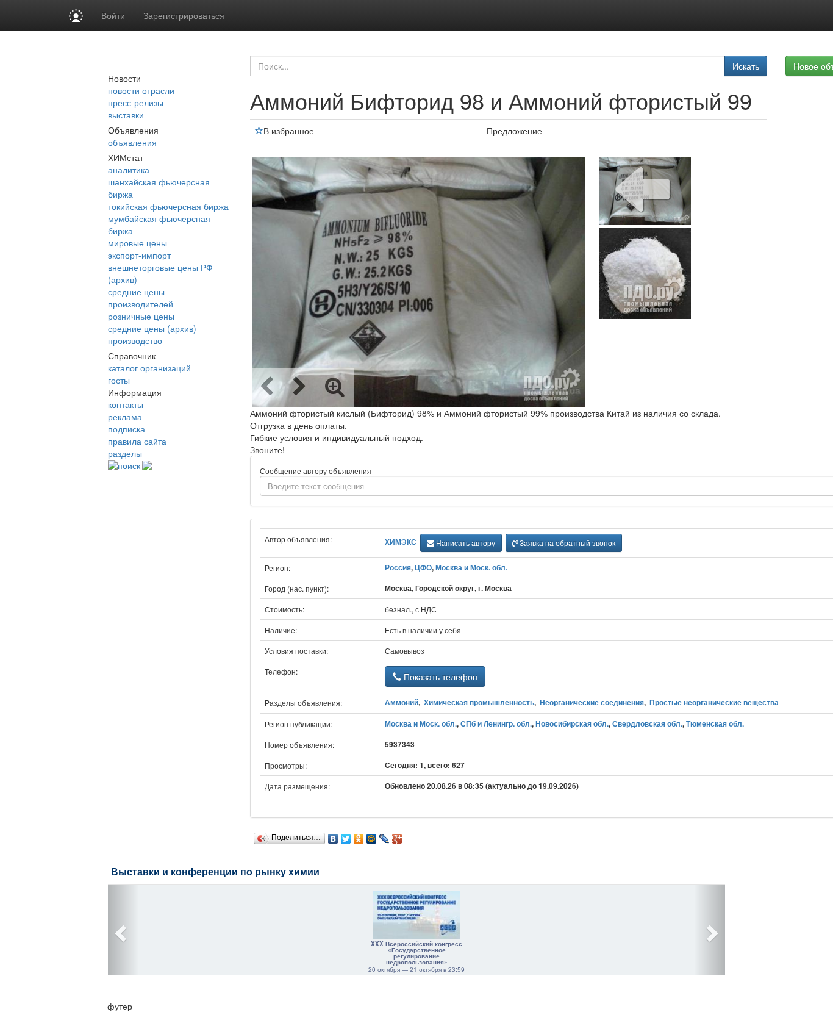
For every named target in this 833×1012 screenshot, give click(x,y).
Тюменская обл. (715, 723)
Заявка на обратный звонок (566, 542)
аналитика (128, 169)
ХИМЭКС (400, 541)
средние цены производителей (140, 297)
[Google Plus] (397, 836)
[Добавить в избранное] (259, 130)
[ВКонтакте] (333, 836)
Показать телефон (439, 676)
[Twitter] (346, 836)
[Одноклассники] (358, 836)
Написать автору (464, 542)
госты (119, 380)
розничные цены (141, 316)
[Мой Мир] (371, 836)
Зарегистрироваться (183, 15)
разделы (125, 453)
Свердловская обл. (647, 723)
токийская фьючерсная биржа (168, 206)
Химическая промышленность (479, 702)
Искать (745, 66)
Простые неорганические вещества (714, 702)
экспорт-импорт (139, 255)
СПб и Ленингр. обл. (496, 723)
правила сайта (137, 441)
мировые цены (137, 243)
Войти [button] (113, 15)
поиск (129, 465)
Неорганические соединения (592, 702)
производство (135, 340)
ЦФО (423, 567)
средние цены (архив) (152, 328)
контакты (125, 404)
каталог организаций (149, 368)
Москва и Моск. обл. (471, 567)
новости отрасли (141, 90)
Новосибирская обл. (572, 723)
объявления (132, 142)
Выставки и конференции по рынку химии (215, 872)
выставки (126, 115)
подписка (126, 429)
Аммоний (401, 702)
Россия (398, 567)
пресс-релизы (135, 102)
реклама (125, 417)
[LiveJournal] (384, 836)
